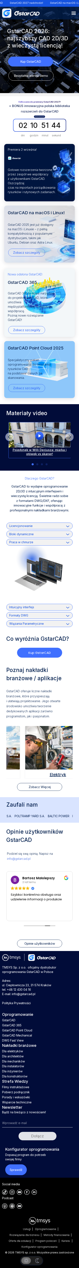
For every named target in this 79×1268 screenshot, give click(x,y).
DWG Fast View (13, 1040)
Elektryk (39, 774)
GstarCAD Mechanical (17, 1035)
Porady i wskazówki (16, 1097)
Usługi (27, 1229)
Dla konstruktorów (14, 1076)
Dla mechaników (13, 1061)
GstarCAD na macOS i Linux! (48, 2)
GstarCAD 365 (11, 1025)
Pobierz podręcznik (16, 1092)
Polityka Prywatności (16, 1003)
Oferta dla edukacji (20, 1240)
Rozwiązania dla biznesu (24, 1235)
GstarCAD (8, 1020)
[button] (69, 437)
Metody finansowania (57, 1235)
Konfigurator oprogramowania (39, 1246)
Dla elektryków (12, 1051)
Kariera (66, 1240)
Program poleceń (46, 1240)
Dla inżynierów (12, 1071)
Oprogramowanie (45, 1229)
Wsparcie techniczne (17, 1102)
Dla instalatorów (13, 1066)
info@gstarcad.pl (19, 858)
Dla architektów (13, 1056)
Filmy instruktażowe (15, 1087)
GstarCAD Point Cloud (17, 1030)
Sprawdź (16, 1170)
